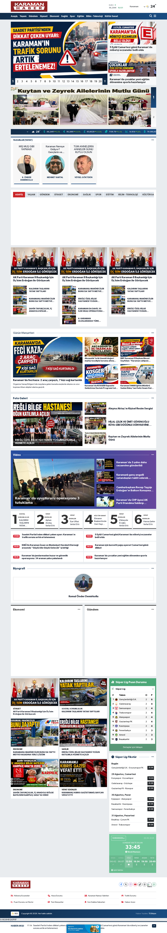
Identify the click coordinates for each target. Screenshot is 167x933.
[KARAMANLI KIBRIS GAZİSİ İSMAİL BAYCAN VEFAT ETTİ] (83, 773)
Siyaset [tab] (58, 194)
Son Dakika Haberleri (96, 902)
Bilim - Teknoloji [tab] (128, 194)
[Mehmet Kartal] (55, 165)
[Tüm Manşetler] (152, 333)
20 (100, 81)
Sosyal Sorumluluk (72, 709)
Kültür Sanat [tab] (150, 194)
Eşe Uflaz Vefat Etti (74, 522)
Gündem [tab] (45, 194)
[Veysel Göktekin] (83, 165)
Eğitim (80, 16)
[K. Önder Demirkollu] (26, 165)
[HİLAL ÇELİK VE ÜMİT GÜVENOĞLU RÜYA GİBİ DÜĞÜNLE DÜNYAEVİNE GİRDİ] (95, 423)
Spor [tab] (98, 194)
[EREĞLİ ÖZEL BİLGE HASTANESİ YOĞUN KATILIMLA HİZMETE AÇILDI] (83, 733)
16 (81, 81)
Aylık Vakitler (118, 870)
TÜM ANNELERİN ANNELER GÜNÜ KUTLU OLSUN (84, 149)
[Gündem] (152, 610)
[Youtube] (135, 884)
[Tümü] (152, 568)
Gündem (33, 16)
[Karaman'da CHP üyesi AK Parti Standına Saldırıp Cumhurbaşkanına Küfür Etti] (105, 501)
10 (54, 81)
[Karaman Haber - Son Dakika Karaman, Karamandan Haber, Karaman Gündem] (29, 6)
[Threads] (144, 884)
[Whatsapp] (154, 884)
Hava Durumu (56, 896)
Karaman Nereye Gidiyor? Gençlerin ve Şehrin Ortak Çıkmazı (55, 149)
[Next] (149, 884)
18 (91, 81)
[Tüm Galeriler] (152, 398)
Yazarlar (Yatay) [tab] (23, 140)
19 (95, 81)
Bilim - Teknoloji (94, 16)
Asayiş (14, 16)
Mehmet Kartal (55, 177)
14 (72, 81)
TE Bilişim (152, 914)
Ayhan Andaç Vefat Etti (50, 523)
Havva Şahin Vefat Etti (149, 522)
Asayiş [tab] (19, 194)
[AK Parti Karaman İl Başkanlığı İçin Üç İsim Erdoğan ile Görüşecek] (34, 692)
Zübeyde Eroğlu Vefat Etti (123, 523)
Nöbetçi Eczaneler (22, 896)
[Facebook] (121, 884)
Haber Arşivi (130, 902)
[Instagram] (130, 884)
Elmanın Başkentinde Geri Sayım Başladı (100, 521)
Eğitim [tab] (110, 194)
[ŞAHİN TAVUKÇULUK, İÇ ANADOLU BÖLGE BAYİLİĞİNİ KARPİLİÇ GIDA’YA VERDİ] (34, 773)
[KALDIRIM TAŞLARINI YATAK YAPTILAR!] (83, 692)
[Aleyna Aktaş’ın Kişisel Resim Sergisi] (95, 408)
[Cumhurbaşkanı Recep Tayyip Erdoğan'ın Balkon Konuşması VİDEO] (105, 489)
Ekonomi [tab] (73, 194)
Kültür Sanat (111, 16)
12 (63, 81)
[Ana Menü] (154, 16)
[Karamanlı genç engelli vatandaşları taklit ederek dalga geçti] (105, 476)
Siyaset (44, 16)
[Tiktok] (140, 884)
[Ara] (151, 16)
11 (59, 81)
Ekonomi (54, 16)
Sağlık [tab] (87, 194)
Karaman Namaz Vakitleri (98, 896)
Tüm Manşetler (57, 902)
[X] (126, 884)
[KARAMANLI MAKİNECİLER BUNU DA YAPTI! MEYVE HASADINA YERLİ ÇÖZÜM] (34, 733)
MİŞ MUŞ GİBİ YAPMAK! (26, 148)
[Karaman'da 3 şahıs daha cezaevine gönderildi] (105, 464)
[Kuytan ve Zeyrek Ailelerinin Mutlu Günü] (95, 438)
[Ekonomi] (79, 610)
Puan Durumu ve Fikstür (23, 902)
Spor (72, 16)
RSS (16, 914)
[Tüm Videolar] (152, 455)
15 (77, 81)
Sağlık (64, 16)
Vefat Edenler (69, 790)
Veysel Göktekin (83, 177)
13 (68, 81)
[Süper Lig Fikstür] (152, 757)
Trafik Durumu (130, 896)
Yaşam (23, 16)
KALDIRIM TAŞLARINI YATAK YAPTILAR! (24, 523)
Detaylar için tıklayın (132, 747)
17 (86, 81)
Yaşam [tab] (31, 194)
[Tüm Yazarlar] (152, 140)
